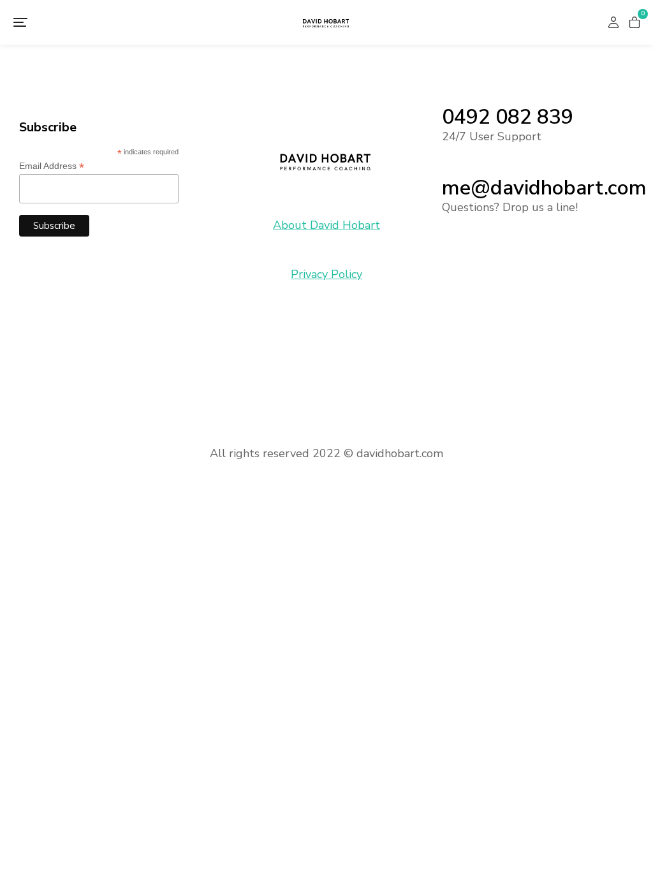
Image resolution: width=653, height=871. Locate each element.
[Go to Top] (634, 852)
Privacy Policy (326, 274)
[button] (20, 22)
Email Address (51, 166)
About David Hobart (326, 225)
